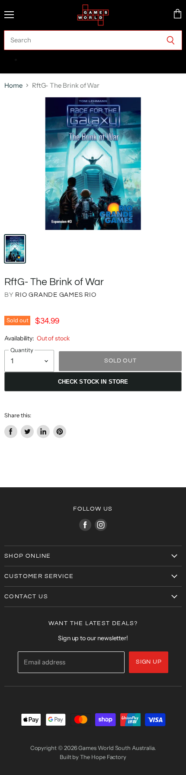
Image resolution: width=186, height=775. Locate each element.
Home (13, 85)
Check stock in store (93, 381)
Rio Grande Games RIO (55, 295)
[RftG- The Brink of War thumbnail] (15, 249)
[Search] (170, 40)
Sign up (148, 662)
